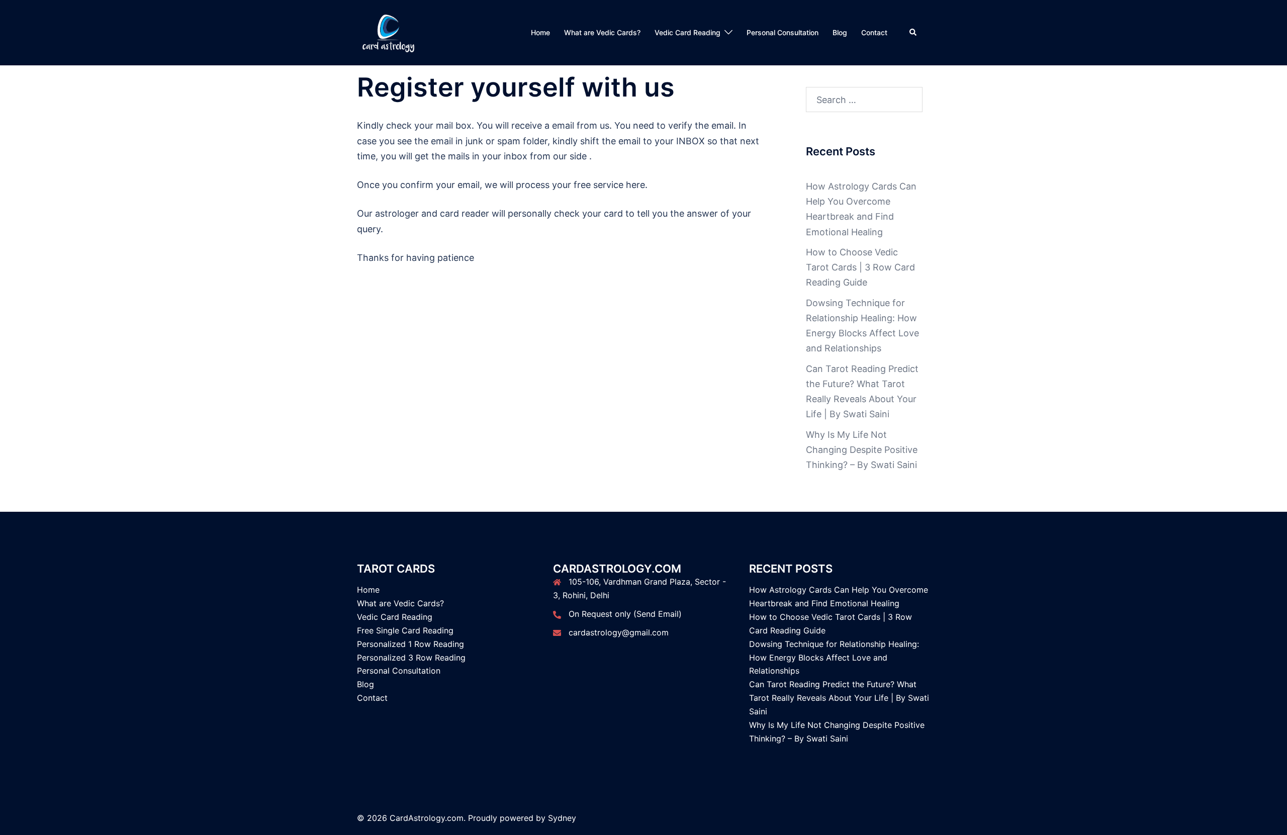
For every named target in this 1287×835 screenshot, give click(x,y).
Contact (874, 32)
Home (540, 32)
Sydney (562, 818)
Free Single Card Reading (405, 630)
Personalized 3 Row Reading (411, 658)
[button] (913, 33)
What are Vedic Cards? (602, 32)
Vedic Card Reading (687, 32)
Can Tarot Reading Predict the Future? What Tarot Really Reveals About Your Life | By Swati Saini (839, 697)
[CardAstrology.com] (388, 32)
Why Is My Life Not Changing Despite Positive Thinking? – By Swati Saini (861, 449)
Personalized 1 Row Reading (410, 644)
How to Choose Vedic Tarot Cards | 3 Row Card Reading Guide (860, 267)
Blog (840, 32)
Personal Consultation (782, 32)
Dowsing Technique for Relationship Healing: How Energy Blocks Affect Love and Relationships (834, 657)
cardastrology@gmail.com (619, 632)
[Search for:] (864, 99)
